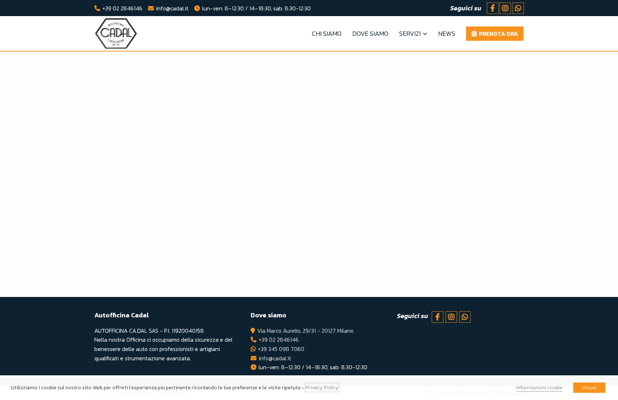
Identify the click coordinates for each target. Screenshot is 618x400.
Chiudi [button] (589, 387)
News (446, 33)
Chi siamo (327, 33)
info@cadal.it (172, 8)
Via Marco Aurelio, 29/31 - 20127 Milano (305, 330)
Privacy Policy (322, 387)
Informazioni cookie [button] (539, 387)
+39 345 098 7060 (281, 349)
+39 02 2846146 (122, 8)
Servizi (410, 33)
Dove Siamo (370, 33)
